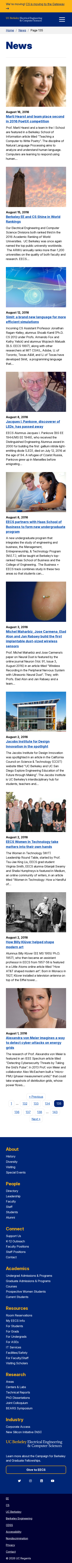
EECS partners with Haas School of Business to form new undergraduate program (35, 527)
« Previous (37, 1097)
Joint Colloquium (17, 1403)
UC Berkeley (13, 1511)
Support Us (13, 1236)
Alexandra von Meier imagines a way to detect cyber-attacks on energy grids (35, 1043)
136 (16, 1112)
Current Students (17, 1297)
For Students (14, 1326)
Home (10, 30)
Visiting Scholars (17, 1363)
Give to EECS (36, 1470)
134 (47, 1103)
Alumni (10, 1217)
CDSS (9, 1525)
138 (39, 1112)
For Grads (12, 1331)
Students (12, 1212)
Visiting (10, 1167)
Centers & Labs (16, 1387)
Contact (11, 1257)
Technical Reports (18, 1392)
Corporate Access (18, 1427)
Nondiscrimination (17, 1538)
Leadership (13, 1196)
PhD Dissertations (18, 1398)
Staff (9, 1207)
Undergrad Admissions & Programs (29, 1275)
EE (7, 1498)
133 (36, 1103)
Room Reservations (19, 1315)
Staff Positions (16, 1252)
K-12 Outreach (15, 1241)
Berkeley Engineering (19, 1518)
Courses (11, 1286)
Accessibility (13, 1531)
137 (28, 1112)
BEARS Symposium (19, 1408)
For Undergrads (16, 1336)
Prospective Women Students (26, 1291)
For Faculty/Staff (17, 1358)
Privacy (10, 1545)
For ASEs (12, 1342)
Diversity (12, 1162)
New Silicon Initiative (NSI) (24, 1432)
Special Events (16, 1172)
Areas (10, 1381)
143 (55, 1112)
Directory (12, 1191)
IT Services (13, 1347)
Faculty (11, 1201)
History (11, 1156)
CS (7, 1505)
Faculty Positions (17, 1246)
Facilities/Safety (17, 1352)
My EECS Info (15, 1321)
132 (25, 1103)
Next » (37, 1119)
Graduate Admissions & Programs (28, 1281)
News (22, 30)
